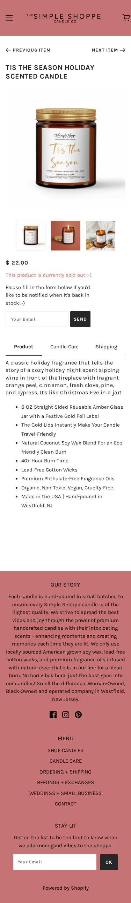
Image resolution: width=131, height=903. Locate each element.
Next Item (105, 50)
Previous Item (32, 50)
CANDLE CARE (66, 761)
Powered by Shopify (66, 888)
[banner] (64, 17)
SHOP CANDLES (65, 750)
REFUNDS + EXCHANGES (65, 782)
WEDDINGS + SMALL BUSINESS (65, 793)
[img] (53, 714)
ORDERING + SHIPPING (65, 772)
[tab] (24, 349)
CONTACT (66, 804)
